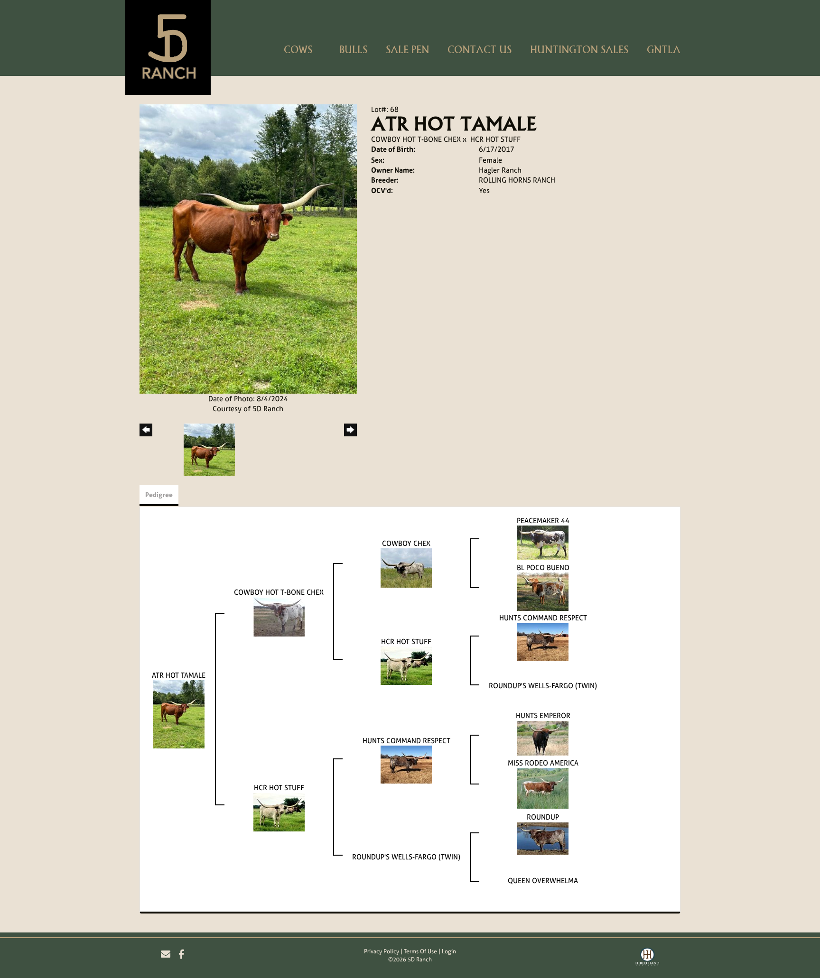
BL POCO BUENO (543, 567)
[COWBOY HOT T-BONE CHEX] (279, 616)
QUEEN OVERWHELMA (543, 881)
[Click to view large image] (248, 248)
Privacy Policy (381, 951)
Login (449, 951)
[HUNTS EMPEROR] (542, 737)
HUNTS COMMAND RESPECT (543, 618)
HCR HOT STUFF (495, 139)
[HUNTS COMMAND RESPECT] (542, 641)
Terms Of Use (420, 951)
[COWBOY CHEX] (406, 567)
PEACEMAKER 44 (543, 521)
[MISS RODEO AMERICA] (542, 788)
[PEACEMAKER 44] (542, 542)
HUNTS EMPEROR (543, 715)
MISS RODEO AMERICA (543, 763)
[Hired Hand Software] (647, 958)
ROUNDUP (543, 817)
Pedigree (159, 494)
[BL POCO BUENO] (542, 591)
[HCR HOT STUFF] (406, 665)
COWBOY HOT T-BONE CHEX (416, 139)
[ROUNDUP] (542, 838)
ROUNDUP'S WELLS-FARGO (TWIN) (543, 686)
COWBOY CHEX (406, 543)
